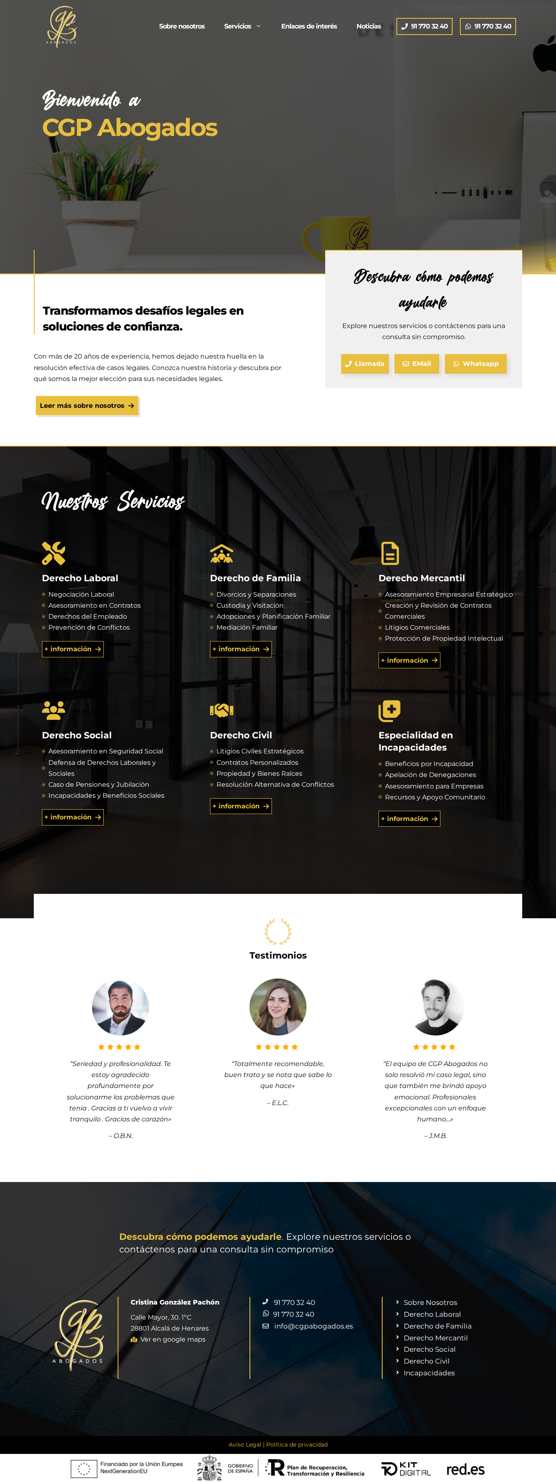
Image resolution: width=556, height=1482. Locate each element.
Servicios (237, 26)
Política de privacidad (297, 1444)
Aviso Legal (245, 1444)
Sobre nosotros (182, 26)
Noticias (369, 26)
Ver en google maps (173, 1339)
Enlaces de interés (309, 26)
